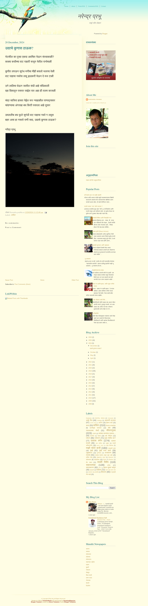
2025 (90, 340)
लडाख (88, 455)
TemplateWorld (47, 600)
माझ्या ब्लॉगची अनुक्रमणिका (93, 180)
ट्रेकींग (94, 433)
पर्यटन (88, 438)
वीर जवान (89, 462)
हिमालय (103, 472)
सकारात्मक (91, 465)
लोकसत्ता (88, 459)
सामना (87, 549)
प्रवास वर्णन (96, 440)
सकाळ (88, 551)
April (92, 358)
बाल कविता (99, 443)
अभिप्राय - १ (100, 504)
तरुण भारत (89, 578)
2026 (90, 337)
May (92, 355)
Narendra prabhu (95, 99)
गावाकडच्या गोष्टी (92, 430)
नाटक (99, 436)
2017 (90, 377)
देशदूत (87, 572)
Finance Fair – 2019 (103, 520)
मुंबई (91, 450)
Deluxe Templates (54, 602)
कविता (13, 215)
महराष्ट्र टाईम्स (100, 445)
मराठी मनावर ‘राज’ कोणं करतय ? (93, 206)
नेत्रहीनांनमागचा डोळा (98, 270)
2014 (90, 386)
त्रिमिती (92, 436)
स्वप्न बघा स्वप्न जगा (110, 470)
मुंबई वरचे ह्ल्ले (105, 450)
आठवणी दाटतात (110, 420)
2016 (90, 380)
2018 (90, 374)
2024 (90, 343)
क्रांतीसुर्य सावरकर (96, 428)
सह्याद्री (92, 470)
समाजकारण (90, 467)
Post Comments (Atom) (22, 284)
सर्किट (99, 467)
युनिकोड (99, 453)
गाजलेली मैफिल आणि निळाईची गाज (101, 218)
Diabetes (89, 418)
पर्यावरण (97, 438)
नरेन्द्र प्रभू (89, 16)
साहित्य (98, 470)
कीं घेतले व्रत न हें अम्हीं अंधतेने (92, 195)
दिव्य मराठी (89, 575)
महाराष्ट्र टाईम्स (90, 562)
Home (42, 280)
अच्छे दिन (89, 420)
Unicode (110, 418)
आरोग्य (100, 423)
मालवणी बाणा (112, 448)
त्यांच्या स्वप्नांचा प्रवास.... (107, 433)
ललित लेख (89, 457)
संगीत (108, 465)
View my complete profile (96, 103)
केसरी (87, 583)
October (93, 352)
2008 (90, 404)
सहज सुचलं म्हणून (109, 467)
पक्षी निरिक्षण (108, 436)
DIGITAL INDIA (100, 418)
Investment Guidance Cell (97, 518)
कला (87, 425)
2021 (90, 365)
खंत (109, 428)
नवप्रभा (88, 570)
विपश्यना (111, 459)
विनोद (104, 459)
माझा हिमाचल (109, 445)
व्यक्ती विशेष (102, 462)
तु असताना (88, 259)
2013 (90, 389)
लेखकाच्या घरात (101, 457)
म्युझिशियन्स (89, 453)
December (94, 346)
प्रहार (87, 564)
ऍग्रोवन (88, 585)
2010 (90, 398)
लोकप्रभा (110, 457)
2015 (90, 383)
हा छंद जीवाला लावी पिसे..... (99, 300)
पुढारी (87, 567)
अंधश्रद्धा (99, 420)
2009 (90, 401)
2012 (90, 392)
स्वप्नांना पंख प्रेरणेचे (93, 472)
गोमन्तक (88, 580)
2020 (90, 368)
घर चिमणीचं (95, 313)
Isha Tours (92, 502)
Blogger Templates (70, 602)
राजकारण (108, 453)
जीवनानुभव (111, 430)
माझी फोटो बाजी (93, 448)
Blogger (104, 34)
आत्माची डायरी (93, 422)
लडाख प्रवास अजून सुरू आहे (103, 455)
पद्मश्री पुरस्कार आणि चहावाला (100, 245)
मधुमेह (107, 443)
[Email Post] (45, 212)
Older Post (75, 280)
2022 (90, 362)
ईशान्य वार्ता (109, 423)
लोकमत (88, 557)
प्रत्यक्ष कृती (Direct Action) (100, 231)
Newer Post (9, 280)
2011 (90, 395)
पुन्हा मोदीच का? (110, 438)
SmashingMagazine (69, 600)
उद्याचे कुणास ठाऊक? (19, 48)
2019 (90, 371)
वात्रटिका (96, 459)
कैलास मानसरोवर (111, 425)
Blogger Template (36, 602)
